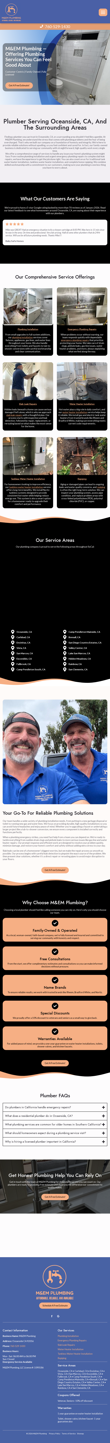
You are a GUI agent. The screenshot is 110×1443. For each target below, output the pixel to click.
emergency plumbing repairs (75, 340)
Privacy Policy (54, 1433)
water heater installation (74, 412)
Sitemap (80, 1433)
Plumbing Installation (68, 1336)
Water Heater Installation (70, 1349)
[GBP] (58, 1316)
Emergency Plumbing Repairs (72, 1340)
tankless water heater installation (26, 487)
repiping (101, 487)
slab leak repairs (14, 415)
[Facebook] (51, 1316)
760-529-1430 (57, 26)
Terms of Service (69, 1433)
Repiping (62, 1358)
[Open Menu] (103, 12)
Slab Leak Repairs (66, 1345)
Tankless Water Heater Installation (75, 1353)
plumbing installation (22, 337)
